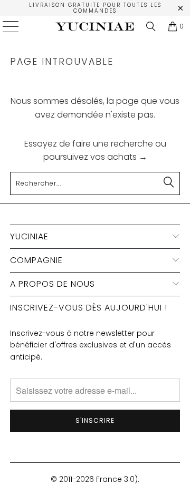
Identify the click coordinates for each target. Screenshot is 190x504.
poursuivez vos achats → (95, 157)
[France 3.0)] (95, 26)
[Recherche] (151, 26)
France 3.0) (117, 479)
